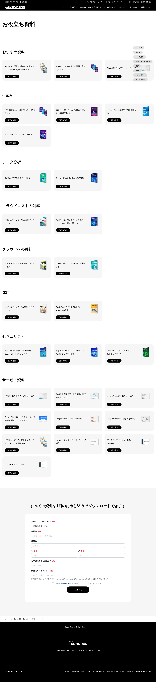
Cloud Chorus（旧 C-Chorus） (19, 619)
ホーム (4, 619)
